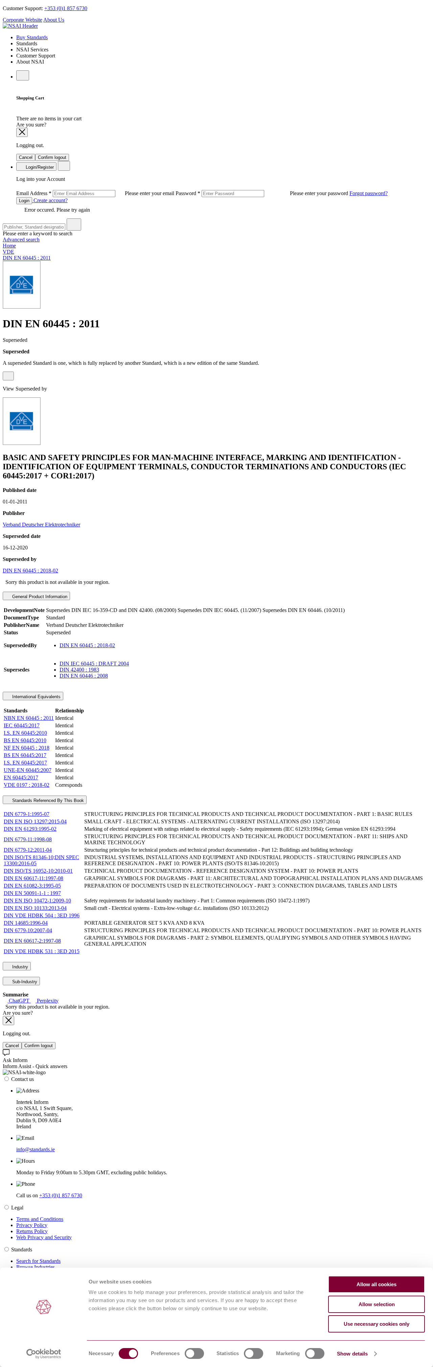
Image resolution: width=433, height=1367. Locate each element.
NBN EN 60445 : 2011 (29, 718)
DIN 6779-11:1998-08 (28, 839)
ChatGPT (19, 1001)
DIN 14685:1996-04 (26, 923)
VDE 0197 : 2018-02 (26, 785)
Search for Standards (38, 1261)
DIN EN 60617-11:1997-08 (33, 878)
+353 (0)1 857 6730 (65, 8)
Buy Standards (32, 37)
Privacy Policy (31, 1225)
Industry (19, 966)
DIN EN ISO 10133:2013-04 (35, 908)
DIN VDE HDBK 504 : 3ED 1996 (41, 915)
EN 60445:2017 (21, 777)
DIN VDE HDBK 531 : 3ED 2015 (41, 951)
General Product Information (39, 596)
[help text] (8, 376)
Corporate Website (22, 20)
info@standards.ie (35, 1149)
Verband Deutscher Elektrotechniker (41, 524)
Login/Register (39, 167)
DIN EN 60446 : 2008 (84, 676)
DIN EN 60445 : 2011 (27, 258)
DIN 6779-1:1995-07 (26, 814)
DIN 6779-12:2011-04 (28, 850)
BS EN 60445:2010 (25, 740)
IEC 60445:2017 (22, 725)
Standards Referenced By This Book (47, 800)
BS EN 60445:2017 (25, 755)
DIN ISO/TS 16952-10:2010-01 (38, 871)
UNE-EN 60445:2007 (27, 770)
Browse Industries (35, 1267)
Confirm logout (52, 157)
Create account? (50, 200)
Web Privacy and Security (44, 1237)
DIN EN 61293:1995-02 (30, 829)
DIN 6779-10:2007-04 (28, 930)
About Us (53, 20)
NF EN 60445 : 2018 (26, 748)
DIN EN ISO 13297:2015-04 (35, 821)
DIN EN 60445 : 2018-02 (30, 570)
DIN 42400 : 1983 (79, 670)
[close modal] (22, 132)
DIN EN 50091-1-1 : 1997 (32, 893)
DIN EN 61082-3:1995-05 (32, 886)
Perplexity (47, 1001)
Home (9, 246)
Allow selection (377, 1304)
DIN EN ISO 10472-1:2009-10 (37, 900)
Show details (352, 1354)
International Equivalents (36, 696)
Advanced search (21, 239)
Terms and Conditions (39, 1219)
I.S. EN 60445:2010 (25, 733)
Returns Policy (32, 1231)
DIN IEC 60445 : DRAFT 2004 (94, 663)
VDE (8, 252)
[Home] (20, 26)
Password (262, 193)
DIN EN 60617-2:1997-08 (32, 941)
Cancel (25, 157)
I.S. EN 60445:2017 (25, 762)
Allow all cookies (376, 1284)
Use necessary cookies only (376, 1324)
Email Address (96, 193)
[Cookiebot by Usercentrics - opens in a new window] (43, 1354)
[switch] (194, 1353)
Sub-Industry (24, 981)
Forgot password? (368, 193)
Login (24, 200)
